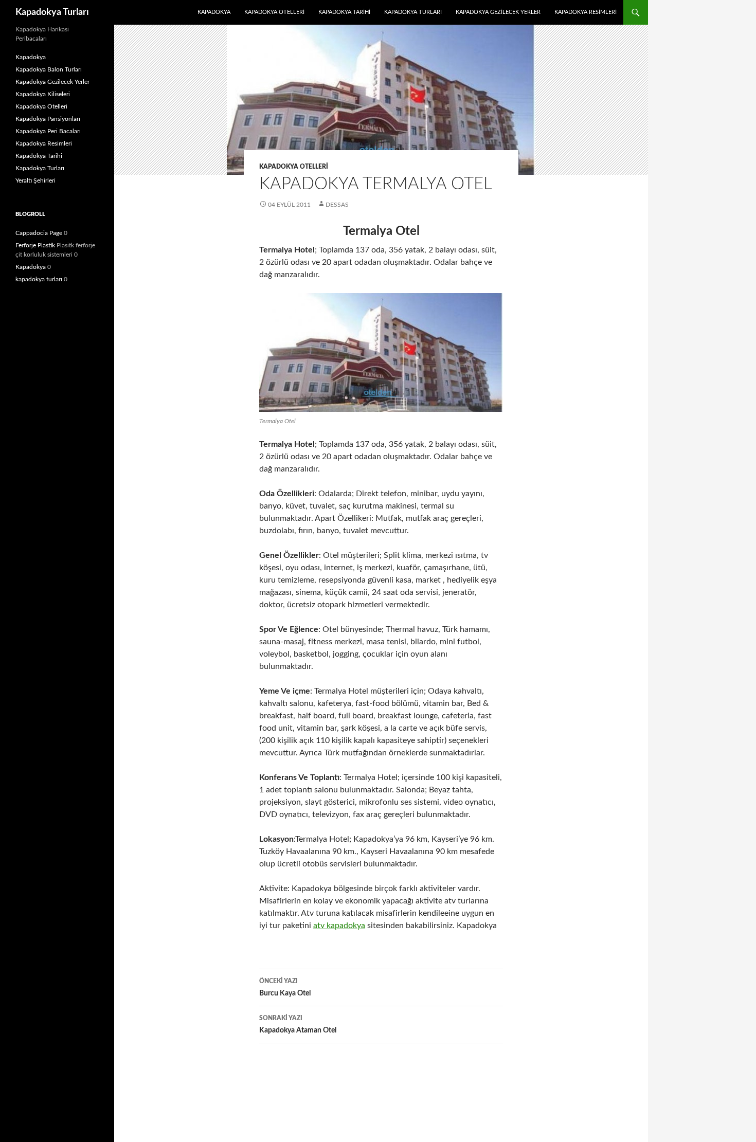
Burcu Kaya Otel (285, 987)
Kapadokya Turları (52, 12)
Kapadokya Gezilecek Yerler (498, 12)
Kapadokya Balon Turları (48, 69)
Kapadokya (213, 12)
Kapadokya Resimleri (585, 12)
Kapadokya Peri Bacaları (48, 131)
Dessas (337, 205)
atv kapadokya (339, 925)
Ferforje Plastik (35, 245)
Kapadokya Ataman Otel (297, 1024)
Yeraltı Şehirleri (35, 180)
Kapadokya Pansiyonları (47, 119)
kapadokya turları (38, 279)
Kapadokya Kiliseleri (42, 94)
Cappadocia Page (38, 233)
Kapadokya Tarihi (344, 12)
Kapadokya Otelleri (274, 12)
